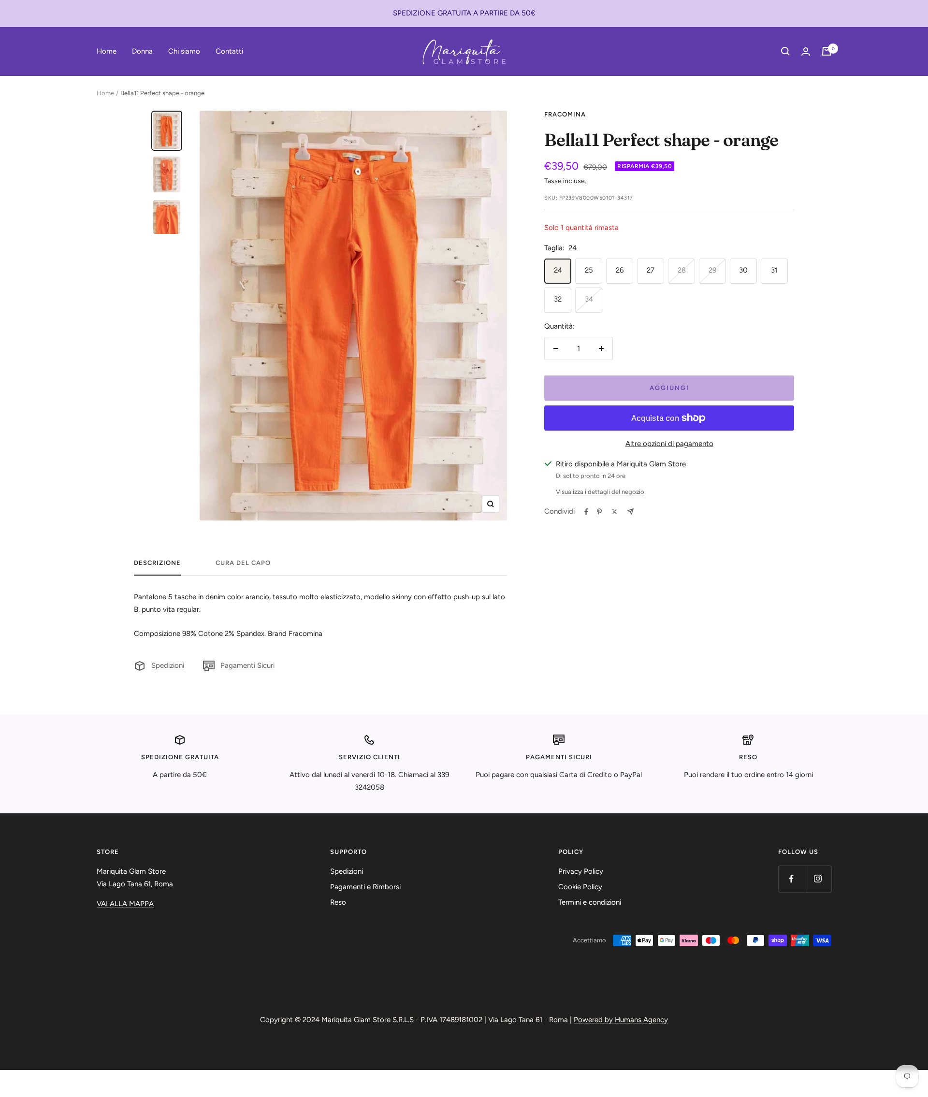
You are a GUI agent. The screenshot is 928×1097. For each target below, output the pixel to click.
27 (650, 270)
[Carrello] (826, 51)
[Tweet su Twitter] (614, 511)
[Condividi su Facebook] (586, 511)
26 (620, 270)
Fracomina (565, 114)
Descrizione (157, 562)
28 (682, 270)
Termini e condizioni (589, 902)
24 (558, 270)
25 (589, 270)
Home (106, 50)
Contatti (229, 50)
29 (712, 270)
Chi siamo (184, 50)
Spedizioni (167, 665)
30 (743, 270)
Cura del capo (243, 562)
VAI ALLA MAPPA (125, 903)
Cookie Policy (580, 886)
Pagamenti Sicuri (247, 665)
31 (774, 270)
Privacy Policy (580, 871)
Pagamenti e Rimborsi (365, 886)
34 (589, 299)
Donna (142, 50)
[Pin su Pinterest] (599, 511)
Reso (338, 902)
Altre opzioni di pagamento (669, 443)
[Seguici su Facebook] (791, 879)
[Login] (805, 51)
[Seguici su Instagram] (818, 879)
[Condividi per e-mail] (630, 511)
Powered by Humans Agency (621, 1019)
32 (558, 299)
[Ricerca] (785, 51)
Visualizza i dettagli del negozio (600, 491)
